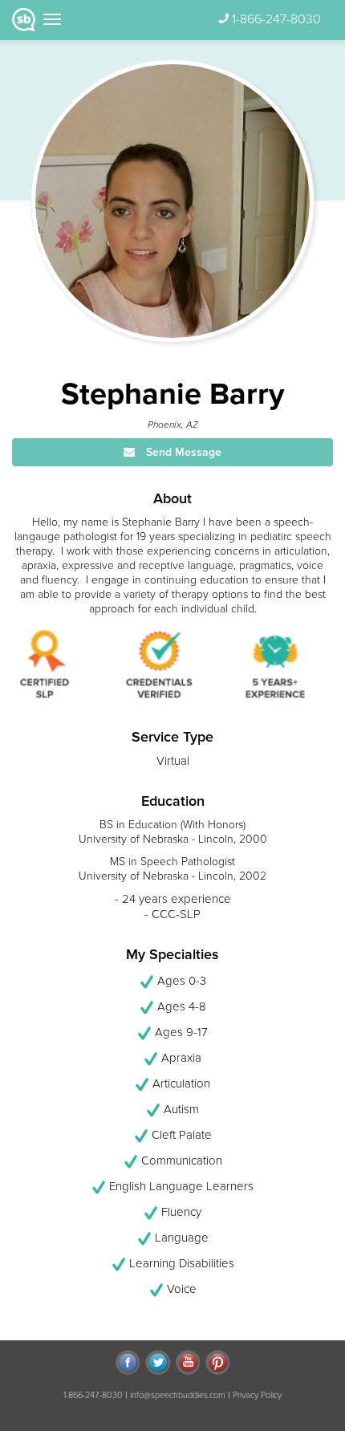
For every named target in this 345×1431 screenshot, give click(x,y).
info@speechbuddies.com (177, 1395)
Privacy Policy (257, 1395)
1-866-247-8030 (276, 19)
